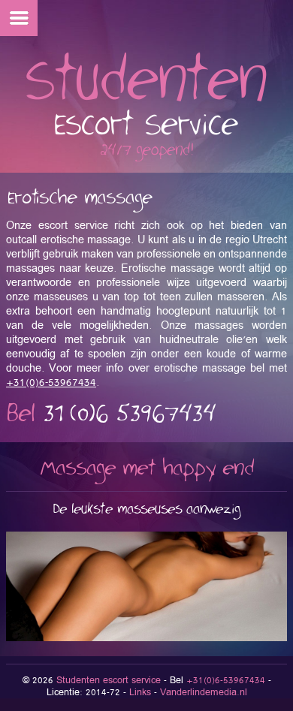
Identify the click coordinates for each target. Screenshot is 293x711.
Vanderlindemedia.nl (203, 692)
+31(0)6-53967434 (51, 383)
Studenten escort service (108, 680)
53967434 (129, 414)
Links (140, 692)
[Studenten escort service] (146, 158)
